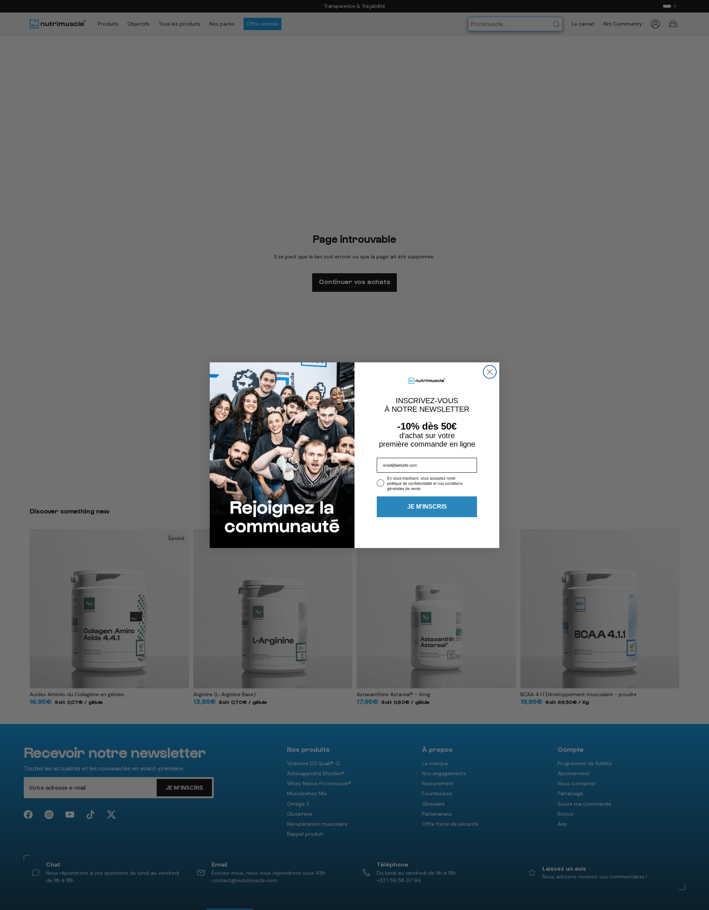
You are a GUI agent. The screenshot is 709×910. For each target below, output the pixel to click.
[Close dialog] (489, 371)
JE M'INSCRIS (427, 506)
